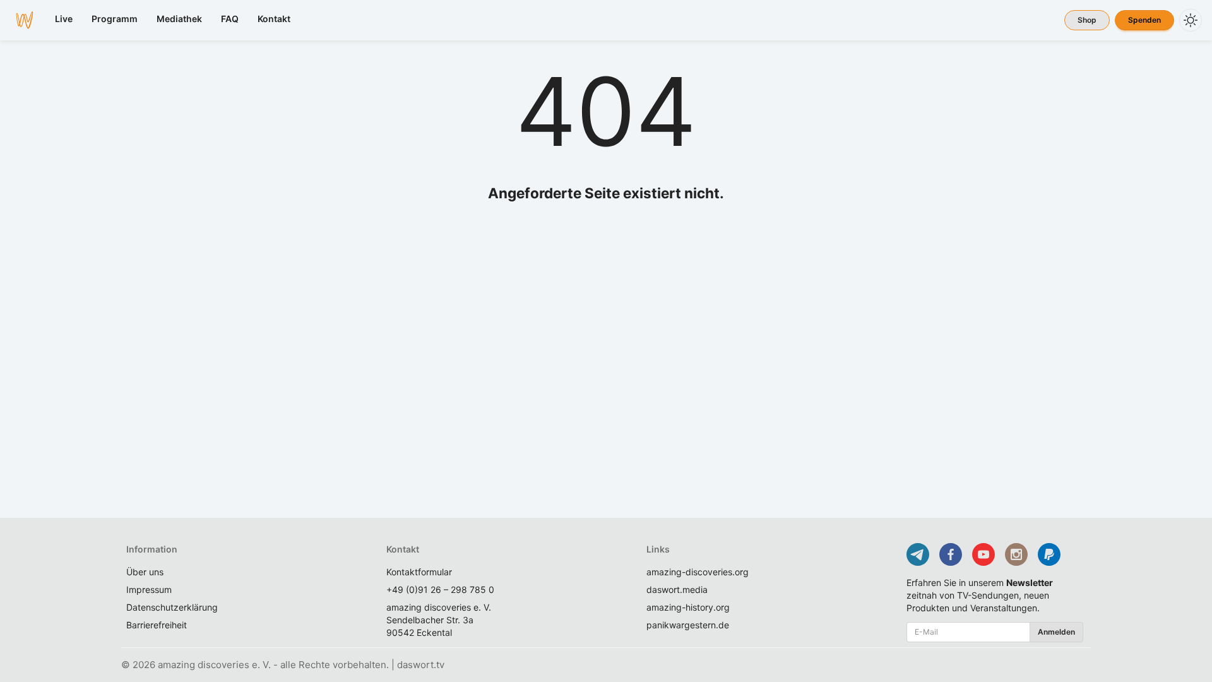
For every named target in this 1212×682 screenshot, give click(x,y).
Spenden (1144, 20)
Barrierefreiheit (156, 624)
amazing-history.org (688, 607)
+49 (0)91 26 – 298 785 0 (440, 589)
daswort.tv (420, 665)
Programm (115, 18)
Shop (1087, 20)
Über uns (144, 571)
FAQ (230, 18)
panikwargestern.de (687, 624)
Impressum (149, 589)
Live (64, 18)
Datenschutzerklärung (172, 607)
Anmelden (1056, 632)
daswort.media (677, 589)
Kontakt (274, 18)
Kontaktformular (419, 571)
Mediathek (179, 18)
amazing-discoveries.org (697, 571)
